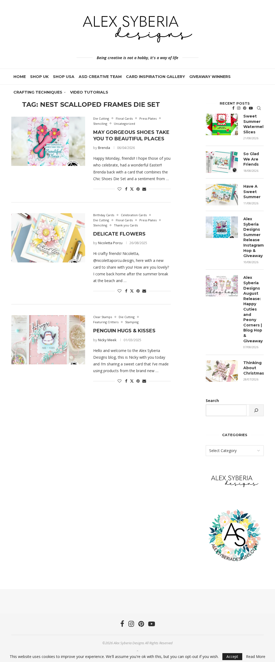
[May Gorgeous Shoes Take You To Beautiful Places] (48, 141)
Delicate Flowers (119, 234)
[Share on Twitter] (132, 188)
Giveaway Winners (210, 76)
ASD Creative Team (100, 76)
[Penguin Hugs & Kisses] (48, 339)
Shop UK (39, 76)
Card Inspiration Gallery (155, 76)
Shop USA (63, 76)
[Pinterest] (244, 108)
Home (19, 76)
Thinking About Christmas (253, 368)
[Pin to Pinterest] (138, 188)
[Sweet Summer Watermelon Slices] (222, 124)
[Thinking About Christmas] (222, 371)
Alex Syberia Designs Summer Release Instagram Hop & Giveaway (253, 237)
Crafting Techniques (37, 92)
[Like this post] (119, 188)
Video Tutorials (89, 92)
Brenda (104, 147)
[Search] (259, 108)
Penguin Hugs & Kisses (124, 331)
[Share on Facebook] (126, 188)
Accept (232, 656)
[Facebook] (233, 108)
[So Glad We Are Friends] (222, 162)
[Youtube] (251, 108)
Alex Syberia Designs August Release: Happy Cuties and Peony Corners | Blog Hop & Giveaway (253, 309)
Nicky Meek (107, 339)
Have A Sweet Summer (251, 191)
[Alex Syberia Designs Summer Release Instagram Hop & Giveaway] (222, 227)
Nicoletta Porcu (110, 242)
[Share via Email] (144, 188)
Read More (255, 657)
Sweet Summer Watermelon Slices (253, 124)
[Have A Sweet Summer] (222, 194)
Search (212, 400)
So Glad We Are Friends (251, 159)
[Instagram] (238, 108)
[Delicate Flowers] (48, 237)
